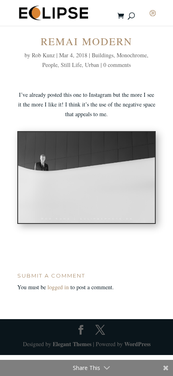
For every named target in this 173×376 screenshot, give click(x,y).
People (50, 65)
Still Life (71, 65)
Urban (92, 65)
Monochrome (132, 55)
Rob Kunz (43, 55)
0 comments (117, 65)
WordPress (137, 344)
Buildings (102, 55)
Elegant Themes (72, 344)
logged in (58, 287)
